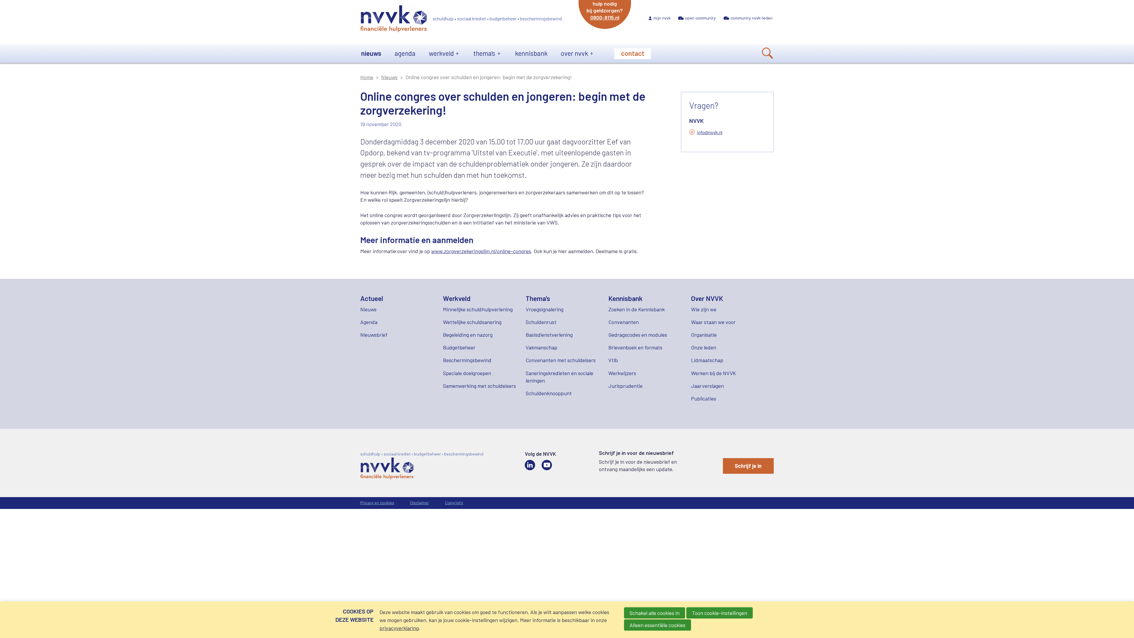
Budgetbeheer (459, 347)
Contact (632, 53)
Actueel (371, 298)
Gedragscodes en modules (637, 334)
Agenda (405, 53)
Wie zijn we (703, 309)
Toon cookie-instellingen (719, 613)
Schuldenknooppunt (549, 393)
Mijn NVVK (662, 17)
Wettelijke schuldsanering (472, 322)
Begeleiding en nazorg (468, 334)
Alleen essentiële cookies (657, 625)
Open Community (700, 17)
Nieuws (371, 53)
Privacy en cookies (377, 502)
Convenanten (623, 322)
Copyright (454, 502)
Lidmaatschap (707, 360)
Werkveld (441, 53)
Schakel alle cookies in (655, 613)
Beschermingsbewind (467, 360)
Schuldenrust (541, 322)
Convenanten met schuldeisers (561, 360)
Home (366, 77)
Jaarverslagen (707, 386)
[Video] (547, 465)
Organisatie (704, 334)
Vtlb (613, 360)
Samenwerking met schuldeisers (479, 386)
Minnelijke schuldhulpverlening (478, 309)
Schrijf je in (748, 466)
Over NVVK (574, 53)
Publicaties (703, 398)
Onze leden (703, 347)
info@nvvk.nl (709, 132)
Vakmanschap (541, 347)
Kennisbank (531, 53)
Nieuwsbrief (373, 334)
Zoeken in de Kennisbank (636, 309)
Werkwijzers (622, 373)
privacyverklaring (399, 628)
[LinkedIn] (530, 465)
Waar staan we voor (713, 322)
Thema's (484, 53)
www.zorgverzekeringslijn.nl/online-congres (481, 251)
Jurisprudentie (625, 386)
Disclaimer (419, 502)
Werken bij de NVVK (713, 373)
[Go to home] (393, 19)
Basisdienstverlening (549, 334)
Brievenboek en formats (635, 347)
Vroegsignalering (544, 309)
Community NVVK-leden (752, 17)
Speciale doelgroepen (467, 373)
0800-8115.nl (604, 17)
